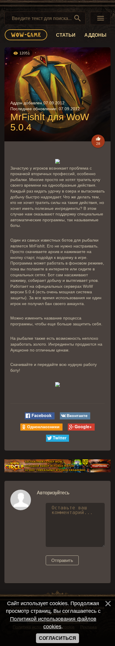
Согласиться (57, 638)
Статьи (65, 35)
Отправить (62, 560)
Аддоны (95, 35)
